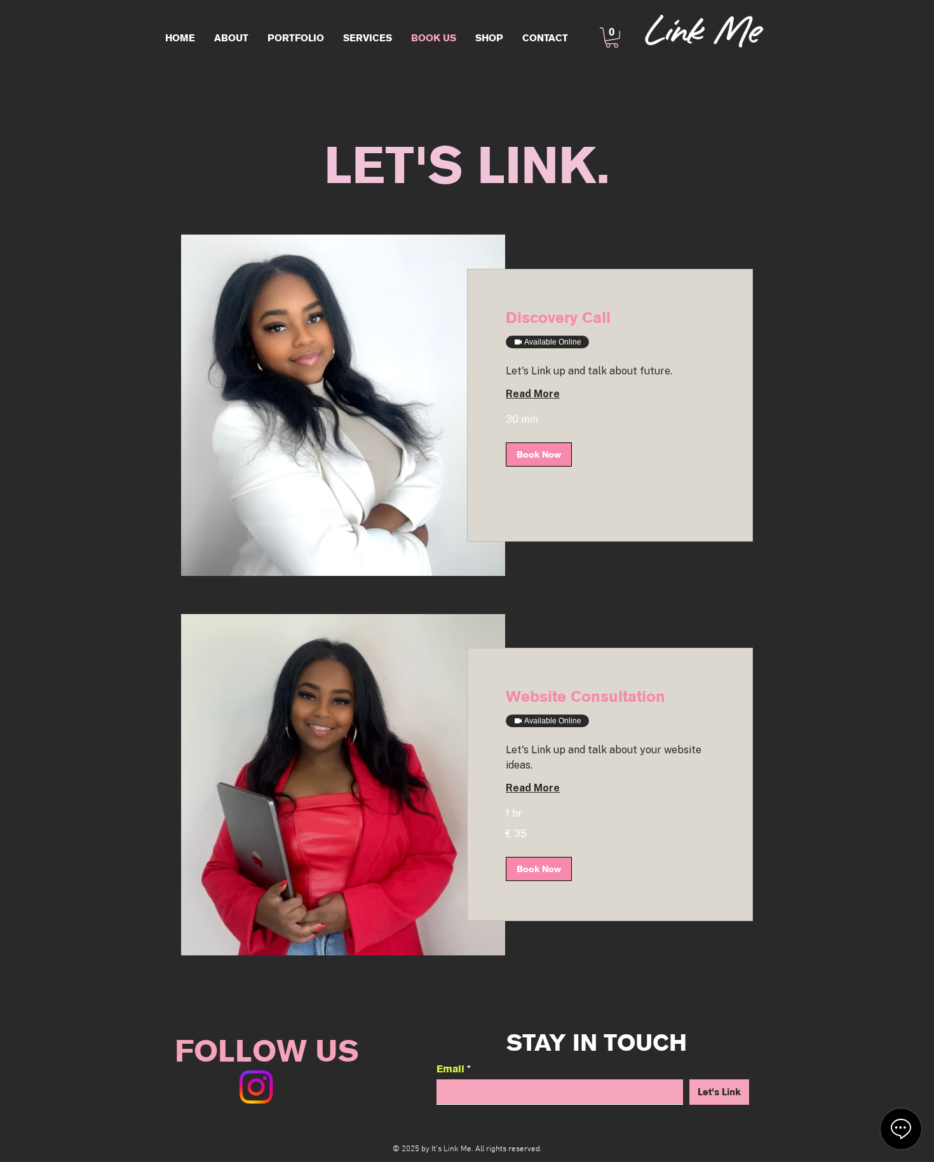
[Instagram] (256, 1087)
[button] (612, 37)
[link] (610, 318)
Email (450, 1068)
